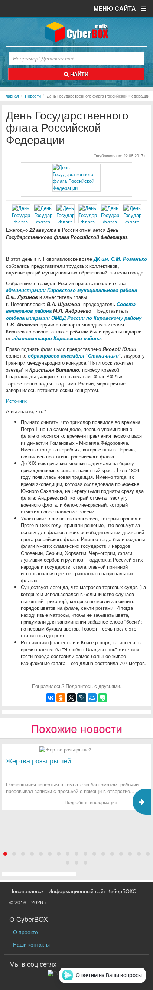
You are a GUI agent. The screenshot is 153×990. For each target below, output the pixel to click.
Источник (16, 400)
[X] (71, 697)
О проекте (25, 931)
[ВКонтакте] (50, 697)
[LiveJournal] (81, 697)
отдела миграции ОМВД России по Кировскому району (73, 317)
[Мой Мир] (92, 697)
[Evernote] (102, 697)
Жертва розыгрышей (38, 760)
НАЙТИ (78, 74)
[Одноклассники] (60, 697)
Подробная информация (91, 802)
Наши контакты (31, 944)
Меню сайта (115, 8)
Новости (33, 96)
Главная (11, 96)
